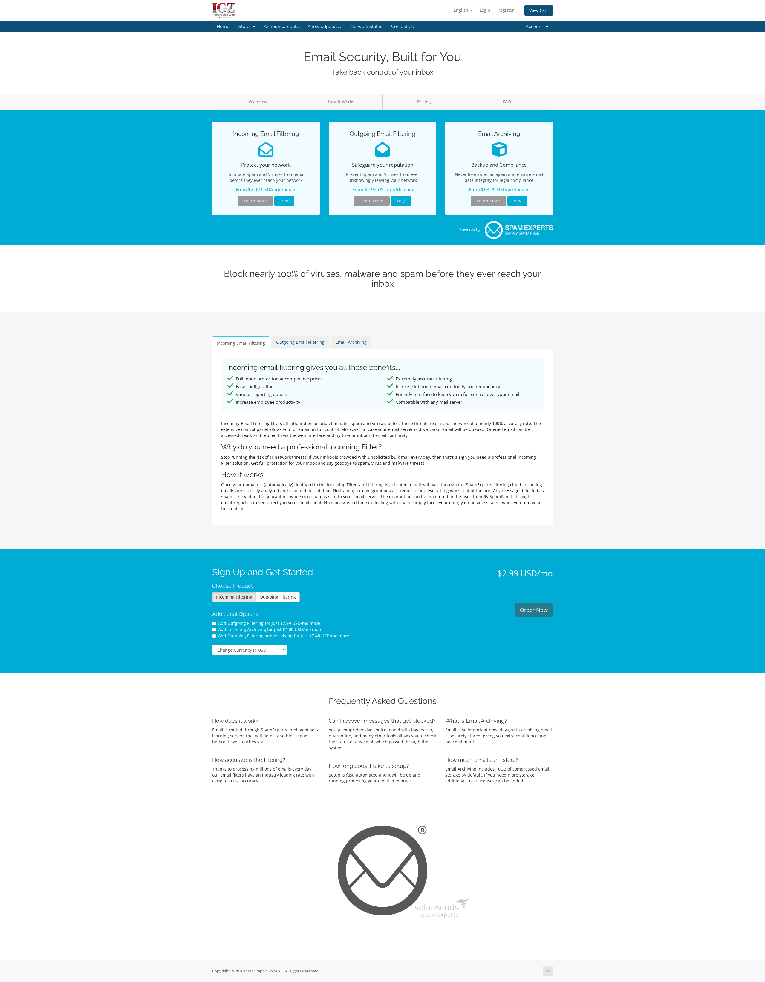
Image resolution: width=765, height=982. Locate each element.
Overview (258, 102)
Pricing (424, 102)
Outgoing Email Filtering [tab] (300, 342)
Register (506, 10)
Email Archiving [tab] (351, 342)
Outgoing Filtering (278, 597)
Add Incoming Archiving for (270, 629)
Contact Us (402, 26)
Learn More (255, 201)
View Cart (538, 10)
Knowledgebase (324, 26)
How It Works (341, 102)
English (461, 10)
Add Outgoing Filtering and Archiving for (283, 636)
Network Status (366, 26)
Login (485, 10)
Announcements (281, 26)
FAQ (507, 102)
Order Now (534, 609)
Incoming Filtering (234, 597)
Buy (284, 201)
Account (535, 26)
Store (245, 26)
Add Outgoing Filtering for (269, 623)
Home (223, 26)
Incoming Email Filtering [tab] (241, 343)
